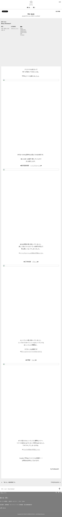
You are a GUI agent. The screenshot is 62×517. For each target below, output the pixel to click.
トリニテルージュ (35, 165)
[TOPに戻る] (59, 489)
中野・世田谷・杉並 (5, 28)
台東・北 (3, 30)
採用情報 (7, 504)
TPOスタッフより (14, 28)
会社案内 (2, 504)
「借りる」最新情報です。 (9, 482)
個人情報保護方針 (28, 504)
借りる (28, 7)
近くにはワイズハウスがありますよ (31, 351)
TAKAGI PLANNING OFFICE (28, 514)
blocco (21, 28)
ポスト (5, 11)
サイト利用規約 (19, 504)
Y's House (22, 34)
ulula (21, 33)
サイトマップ (13, 504)
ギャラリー (15, 501)
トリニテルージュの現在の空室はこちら (31, 253)
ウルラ (34, 360)
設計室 (10, 501)
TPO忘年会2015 (55, 482)
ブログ (19, 501)
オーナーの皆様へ (4, 501)
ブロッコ (34, 261)
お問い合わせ (3, 508)
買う (34, 7)
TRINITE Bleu (23, 29)
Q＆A (23, 501)
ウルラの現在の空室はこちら (31, 449)
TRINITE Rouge (23, 32)
